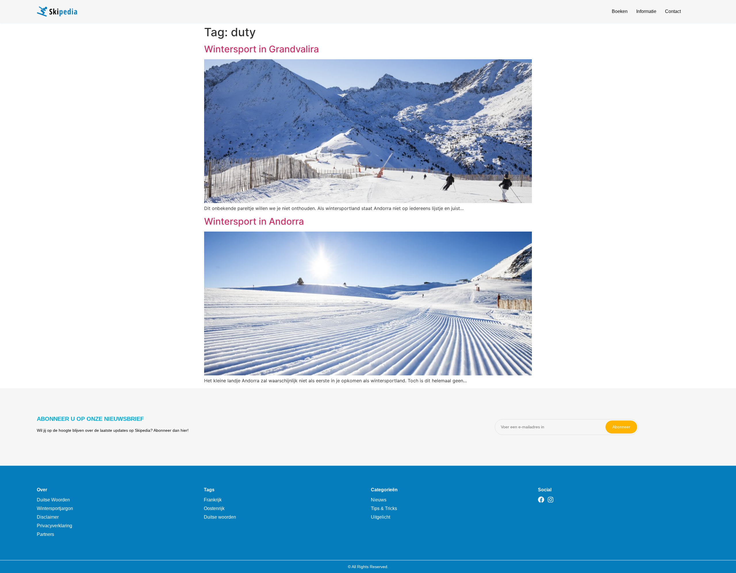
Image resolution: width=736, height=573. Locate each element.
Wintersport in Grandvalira (261, 49)
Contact (673, 11)
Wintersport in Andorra (254, 221)
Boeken (620, 11)
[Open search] (695, 12)
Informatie (646, 11)
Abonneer (621, 427)
